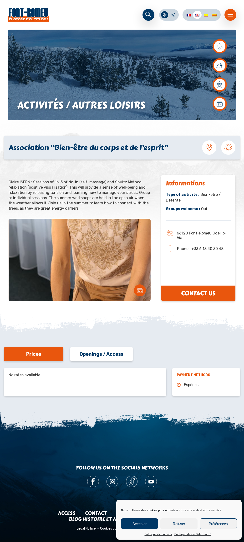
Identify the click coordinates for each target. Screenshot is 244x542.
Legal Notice (86, 528)
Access (67, 513)
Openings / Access (101, 354)
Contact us (198, 293)
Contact (96, 513)
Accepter (139, 524)
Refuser (179, 524)
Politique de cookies (158, 534)
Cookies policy (111, 528)
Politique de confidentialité (192, 534)
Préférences (218, 524)
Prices (33, 354)
